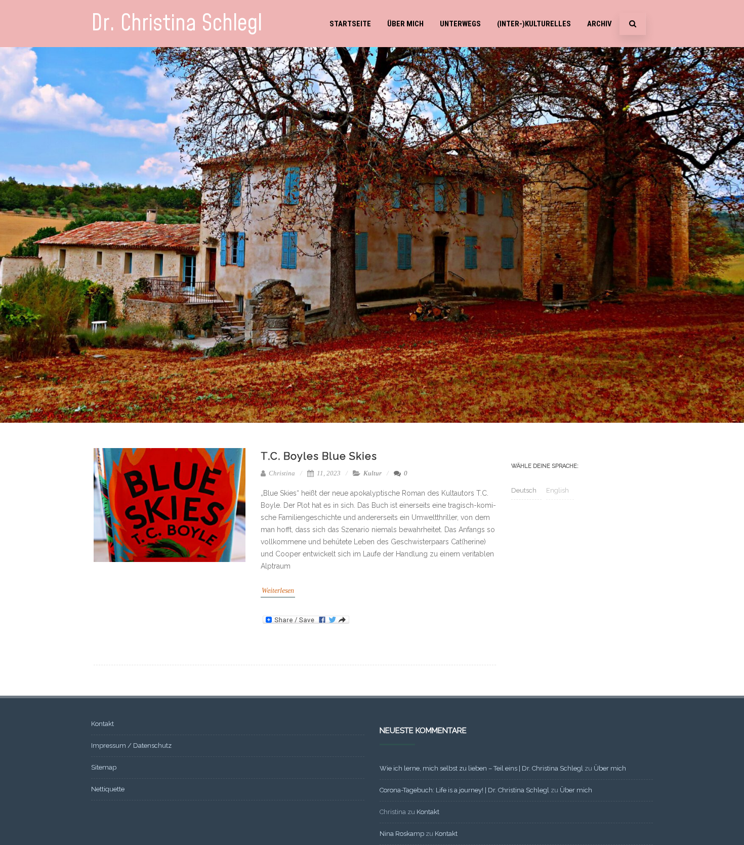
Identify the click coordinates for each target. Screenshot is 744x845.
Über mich (405, 23)
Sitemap (103, 767)
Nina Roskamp (402, 833)
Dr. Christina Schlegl (176, 23)
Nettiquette (108, 789)
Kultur (372, 473)
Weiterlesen (278, 590)
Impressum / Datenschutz (131, 745)
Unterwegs (460, 23)
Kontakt (102, 724)
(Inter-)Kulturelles (534, 23)
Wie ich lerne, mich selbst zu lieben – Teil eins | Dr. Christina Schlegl (481, 768)
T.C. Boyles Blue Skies (319, 456)
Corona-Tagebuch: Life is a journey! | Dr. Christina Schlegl (464, 790)
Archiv (599, 23)
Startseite (350, 23)
